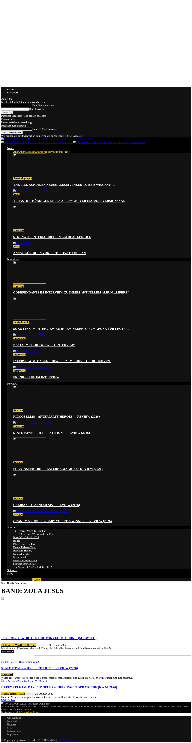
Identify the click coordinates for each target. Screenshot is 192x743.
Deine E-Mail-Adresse (44, 128)
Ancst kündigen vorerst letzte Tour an (49, 253)
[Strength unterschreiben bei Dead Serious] (29, 227)
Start (3, 583)
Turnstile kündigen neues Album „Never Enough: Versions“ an (69, 201)
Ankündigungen (26, 151)
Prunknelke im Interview (36, 377)
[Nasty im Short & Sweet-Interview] (29, 335)
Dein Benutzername (43, 105)
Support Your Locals (24, 563)
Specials (11, 527)
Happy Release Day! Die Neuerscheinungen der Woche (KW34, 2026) (59, 687)
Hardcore (18, 230)
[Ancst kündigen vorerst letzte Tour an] (21, 243)
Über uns (11, 89)
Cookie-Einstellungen (69, 740)
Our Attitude (14, 717)
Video (66, 151)
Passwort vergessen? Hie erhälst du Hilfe (23, 115)
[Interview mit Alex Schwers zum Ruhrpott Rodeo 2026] (26, 351)
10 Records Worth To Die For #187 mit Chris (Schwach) (48, 638)
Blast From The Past (24, 544)
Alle (15, 151)
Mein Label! (20, 557)
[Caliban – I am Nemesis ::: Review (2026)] (29, 495)
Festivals (51, 151)
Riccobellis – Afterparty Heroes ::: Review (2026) (56, 416)
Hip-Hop (18, 286)
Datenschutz (8, 119)
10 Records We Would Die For (36, 534)
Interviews (13, 259)
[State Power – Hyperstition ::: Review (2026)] (32, 423)
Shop (10, 573)
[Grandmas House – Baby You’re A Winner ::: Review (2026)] (41, 511)
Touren (59, 151)
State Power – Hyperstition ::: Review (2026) (51, 433)
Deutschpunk (21, 322)
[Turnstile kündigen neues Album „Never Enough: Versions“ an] (34, 191)
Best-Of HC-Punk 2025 (26, 537)
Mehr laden (8, 700)
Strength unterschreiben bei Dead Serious (52, 237)
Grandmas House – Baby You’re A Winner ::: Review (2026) (62, 521)
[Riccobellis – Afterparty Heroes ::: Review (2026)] (29, 406)
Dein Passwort (37, 108)
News (10, 148)
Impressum (13, 734)
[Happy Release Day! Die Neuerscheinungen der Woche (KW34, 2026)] (24, 681)
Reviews (12, 383)
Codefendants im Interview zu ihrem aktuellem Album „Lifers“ (71, 292)
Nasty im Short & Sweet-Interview (44, 345)
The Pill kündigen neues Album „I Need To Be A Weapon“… (64, 184)
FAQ (9, 727)
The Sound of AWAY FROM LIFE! (32, 567)
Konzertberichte (22, 553)
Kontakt (11, 724)
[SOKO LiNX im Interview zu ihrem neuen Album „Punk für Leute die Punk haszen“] (29, 318)
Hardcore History (22, 550)
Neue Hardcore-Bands (25, 560)
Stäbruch (12, 570)
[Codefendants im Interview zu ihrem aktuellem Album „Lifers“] (29, 282)
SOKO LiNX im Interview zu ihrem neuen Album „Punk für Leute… (71, 328)
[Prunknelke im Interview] (32, 367)
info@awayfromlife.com (28, 712)
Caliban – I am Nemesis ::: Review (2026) (46, 505)
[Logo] (37, 142)
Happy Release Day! (24, 547)
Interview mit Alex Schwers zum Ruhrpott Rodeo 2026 (62, 361)
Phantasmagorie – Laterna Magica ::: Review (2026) (58, 469)
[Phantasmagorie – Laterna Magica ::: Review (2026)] (29, 459)
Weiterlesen (7, 651)
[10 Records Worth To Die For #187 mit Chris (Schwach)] (25, 631)
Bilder (16, 540)
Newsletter (12, 93)
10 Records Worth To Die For (29, 530)
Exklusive (40, 151)
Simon (40, 644)
